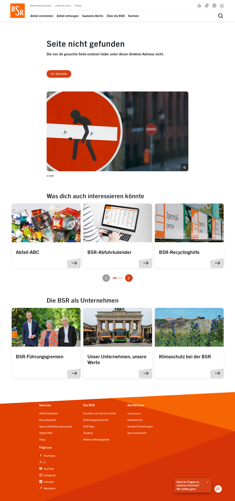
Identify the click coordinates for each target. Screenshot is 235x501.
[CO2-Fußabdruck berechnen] (117, 236)
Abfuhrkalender (48, 413)
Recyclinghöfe (47, 419)
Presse (78, 5)
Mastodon (47, 488)
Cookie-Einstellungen (140, 426)
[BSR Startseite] (17, 10)
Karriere (133, 16)
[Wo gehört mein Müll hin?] (46, 236)
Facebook (47, 455)
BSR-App (88, 426)
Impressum (134, 413)
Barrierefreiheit (136, 432)
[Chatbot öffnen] (218, 489)
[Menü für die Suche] (220, 16)
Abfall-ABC (46, 432)
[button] (117, 131)
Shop (42, 439)
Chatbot (88, 432)
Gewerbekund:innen (40, 5)
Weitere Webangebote (96, 439)
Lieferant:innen (63, 5)
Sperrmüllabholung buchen (55, 426)
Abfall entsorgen (68, 16)
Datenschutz (135, 419)
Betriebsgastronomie (95, 419)
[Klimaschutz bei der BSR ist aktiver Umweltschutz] (189, 343)
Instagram (47, 475)
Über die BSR (116, 16)
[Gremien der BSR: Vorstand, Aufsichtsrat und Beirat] (46, 343)
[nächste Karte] (129, 278)
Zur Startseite (59, 73)
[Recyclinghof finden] (189, 236)
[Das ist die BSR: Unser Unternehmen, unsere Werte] (117, 343)
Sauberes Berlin (92, 16)
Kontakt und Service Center (99, 413)
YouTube (46, 468)
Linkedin (46, 481)
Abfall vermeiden (41, 16)
